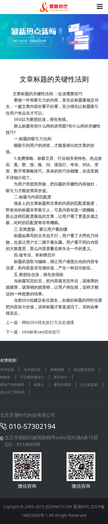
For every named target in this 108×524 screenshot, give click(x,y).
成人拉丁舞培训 (12, 392)
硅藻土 (39, 384)
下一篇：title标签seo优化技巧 (33, 332)
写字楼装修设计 (32, 377)
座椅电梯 (57, 369)
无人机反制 (89, 384)
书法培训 (7, 369)
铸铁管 (5, 377)
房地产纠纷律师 (12, 384)
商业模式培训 (83, 369)
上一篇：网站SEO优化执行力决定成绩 (40, 322)
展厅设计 (60, 377)
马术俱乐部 (32, 369)
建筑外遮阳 (62, 384)
